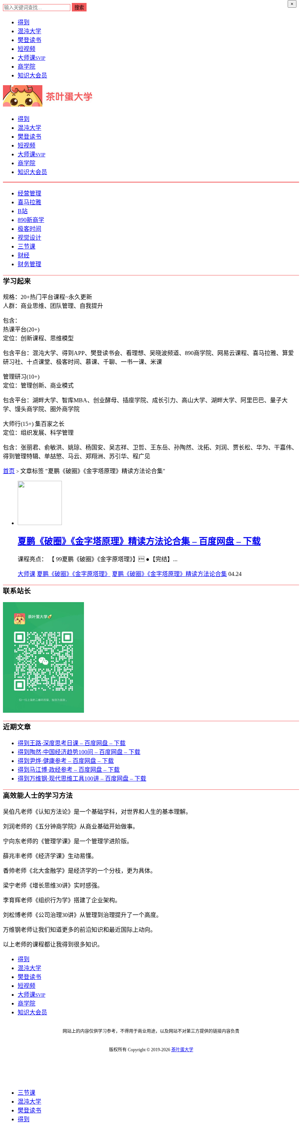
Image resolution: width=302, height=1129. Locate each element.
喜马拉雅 (29, 202)
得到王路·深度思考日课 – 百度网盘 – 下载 (72, 743)
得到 (23, 22)
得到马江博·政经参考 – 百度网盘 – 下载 (69, 770)
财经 (23, 255)
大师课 (31, 58)
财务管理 (29, 264)
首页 (9, 471)
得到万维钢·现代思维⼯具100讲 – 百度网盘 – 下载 (82, 778)
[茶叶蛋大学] (50, 104)
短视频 (26, 49)
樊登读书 (29, 40)
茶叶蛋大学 (182, 1049)
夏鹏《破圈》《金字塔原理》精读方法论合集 (169, 574)
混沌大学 (29, 31)
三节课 (26, 246)
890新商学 (31, 220)
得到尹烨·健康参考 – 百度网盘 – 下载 (66, 761)
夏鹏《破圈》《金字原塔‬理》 (73, 574)
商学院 (26, 66)
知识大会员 (32, 75)
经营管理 (29, 193)
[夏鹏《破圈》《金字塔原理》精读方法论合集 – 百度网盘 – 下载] (40, 523)
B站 (23, 211)
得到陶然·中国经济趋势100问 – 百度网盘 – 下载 (79, 752)
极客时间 (29, 229)
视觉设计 (29, 238)
